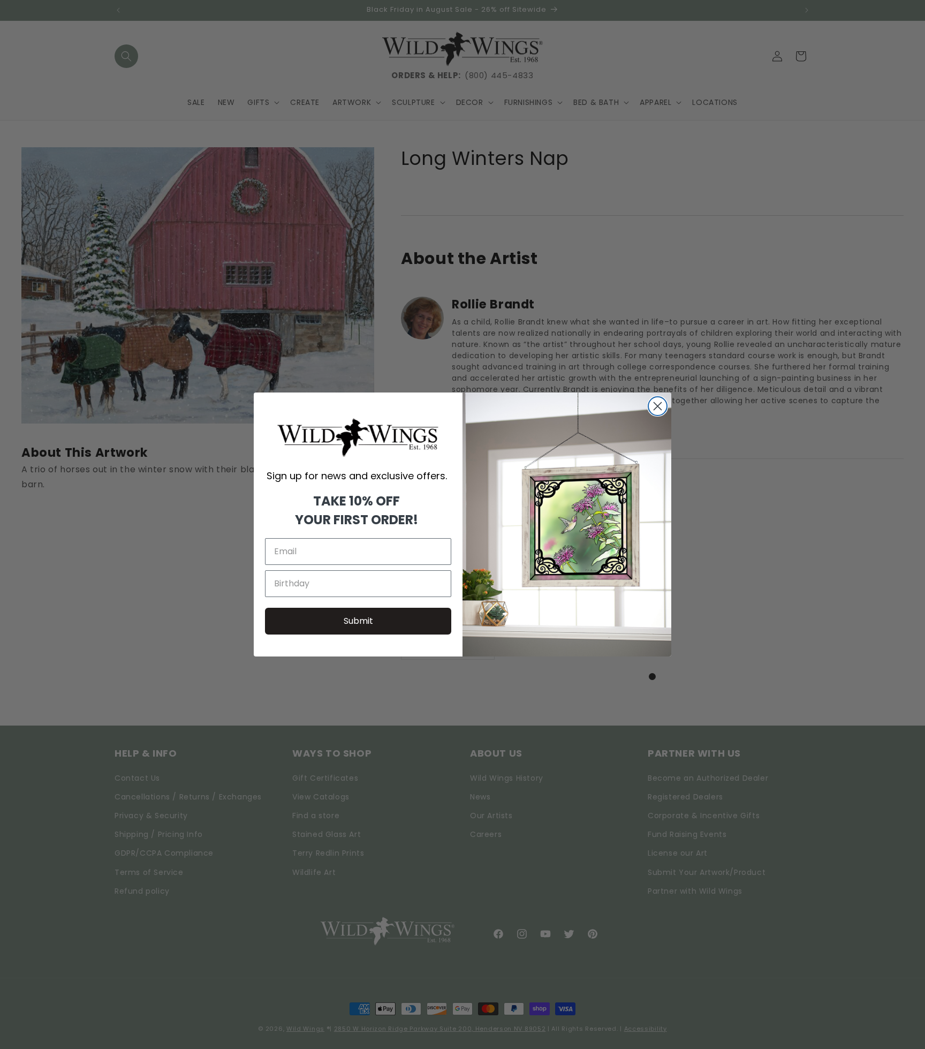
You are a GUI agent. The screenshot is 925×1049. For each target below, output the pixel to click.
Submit (358, 621)
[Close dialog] (657, 406)
